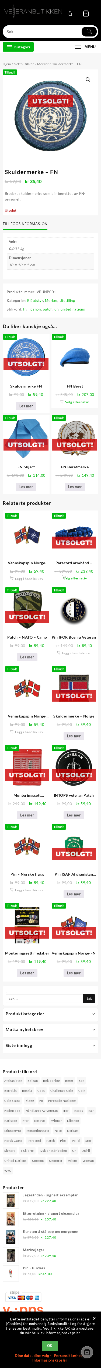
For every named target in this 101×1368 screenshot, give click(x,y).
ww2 (8, 1170)
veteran (88, 1160)
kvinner (56, 1120)
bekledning (51, 1080)
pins (63, 1140)
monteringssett (37, 1130)
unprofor (55, 1160)
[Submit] (89, 31)
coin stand (12, 1100)
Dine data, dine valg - (34, 1355)
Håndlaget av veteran (42, 1110)
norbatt (73, 1130)
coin (81, 1090)
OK (50, 1345)
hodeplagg (12, 1110)
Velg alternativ (77, 402)
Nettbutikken (24, 64)
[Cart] (86, 13)
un (56, 309)
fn (24, 309)
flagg (30, 1100)
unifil (86, 1150)
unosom (38, 1160)
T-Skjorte (27, 1150)
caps (41, 1090)
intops (78, 1110)
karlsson (10, 1120)
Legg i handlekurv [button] (29, 579)
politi (76, 1140)
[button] (88, 80)
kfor (25, 1120)
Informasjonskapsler (49, 1360)
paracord (34, 1140)
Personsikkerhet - (69, 1355)
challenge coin (61, 1090)
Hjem (7, 64)
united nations (73, 309)
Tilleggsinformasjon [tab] (25, 224)
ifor (66, 1110)
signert (9, 1150)
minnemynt (12, 1130)
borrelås (10, 1090)
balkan (32, 1080)
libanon (35, 309)
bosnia (27, 1090)
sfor (88, 1140)
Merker (43, 64)
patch (48, 309)
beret (69, 1080)
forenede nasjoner (62, 1100)
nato (58, 1130)
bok (81, 1080)
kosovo (39, 1120)
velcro (72, 1160)
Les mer (26, 406)
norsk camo (13, 1140)
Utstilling (67, 300)
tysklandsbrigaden (53, 1150)
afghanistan (13, 1080)
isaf (91, 1110)
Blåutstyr (35, 300)
